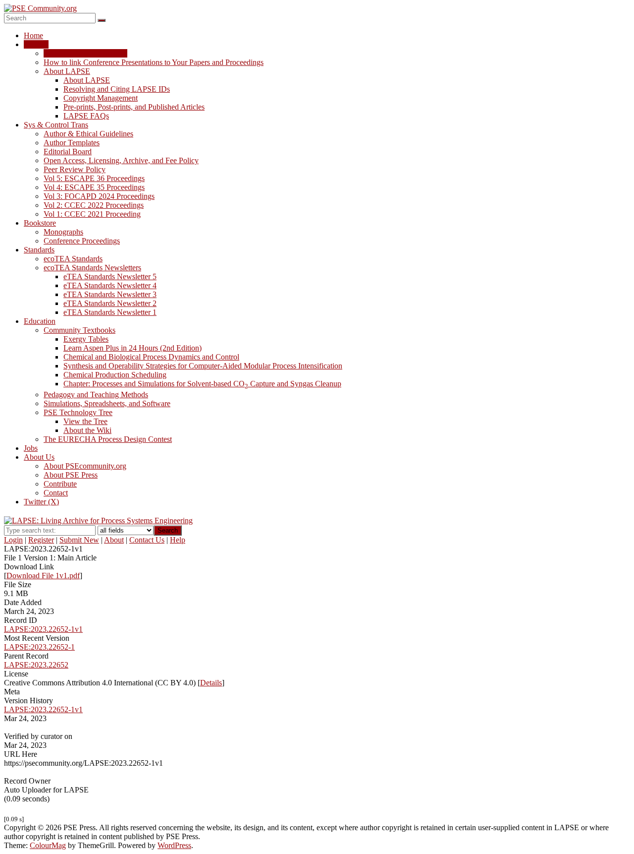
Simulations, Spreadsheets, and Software (107, 403)
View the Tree (85, 421)
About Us (39, 457)
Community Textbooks (79, 330)
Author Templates (72, 142)
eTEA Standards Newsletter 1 (110, 312)
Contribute (60, 484)
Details (211, 682)
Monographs (63, 232)
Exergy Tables (85, 339)
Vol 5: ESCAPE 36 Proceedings (94, 178)
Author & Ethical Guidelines (88, 133)
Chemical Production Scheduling (114, 374)
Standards (39, 249)
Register (41, 540)
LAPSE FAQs (86, 116)
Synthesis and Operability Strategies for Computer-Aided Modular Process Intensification (202, 366)
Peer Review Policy (75, 169)
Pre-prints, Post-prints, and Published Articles (134, 107)
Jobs (31, 448)
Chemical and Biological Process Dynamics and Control (151, 357)
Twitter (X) (41, 501)
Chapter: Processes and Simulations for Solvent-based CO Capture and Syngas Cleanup (202, 383)
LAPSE (36, 44)
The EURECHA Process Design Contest (108, 439)
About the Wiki (87, 430)
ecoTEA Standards (73, 258)
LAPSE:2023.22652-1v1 (43, 629)
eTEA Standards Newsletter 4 (110, 285)
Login (13, 540)
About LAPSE (67, 71)
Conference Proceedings (82, 241)
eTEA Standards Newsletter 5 (110, 276)
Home (33, 35)
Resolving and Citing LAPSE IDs (116, 89)
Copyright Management (100, 98)
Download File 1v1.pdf (43, 575)
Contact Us (146, 540)
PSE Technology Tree (78, 412)
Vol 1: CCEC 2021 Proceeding (92, 214)
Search (168, 530)
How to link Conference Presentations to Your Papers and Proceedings (154, 62)
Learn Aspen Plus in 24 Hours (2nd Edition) (132, 348)
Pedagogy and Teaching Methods (96, 394)
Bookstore (40, 223)
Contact (56, 492)
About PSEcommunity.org (85, 466)
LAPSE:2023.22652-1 (39, 647)
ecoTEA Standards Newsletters (92, 267)
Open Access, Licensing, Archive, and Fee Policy (121, 160)
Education (39, 321)
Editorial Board (68, 151)
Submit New (79, 540)
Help (177, 540)
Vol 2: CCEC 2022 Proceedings (94, 205)
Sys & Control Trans (56, 125)
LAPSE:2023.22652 (36, 665)
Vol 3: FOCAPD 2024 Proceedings (99, 196)
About (114, 540)
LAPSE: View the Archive (85, 53)
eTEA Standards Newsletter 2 (110, 303)
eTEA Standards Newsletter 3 (110, 294)
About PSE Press (71, 475)
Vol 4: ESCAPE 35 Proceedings (94, 187)
